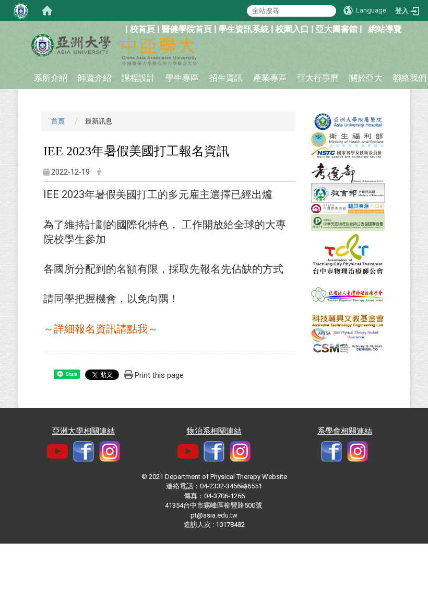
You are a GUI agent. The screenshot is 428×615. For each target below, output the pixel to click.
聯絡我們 (409, 78)
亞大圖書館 (337, 29)
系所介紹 (50, 78)
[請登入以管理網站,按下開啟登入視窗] (21, 10)
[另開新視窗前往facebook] (83, 450)
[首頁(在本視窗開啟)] (47, 10)
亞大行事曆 (318, 78)
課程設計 (138, 78)
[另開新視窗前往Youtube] (57, 450)
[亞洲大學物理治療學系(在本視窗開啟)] (70, 45)
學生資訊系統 (244, 29)
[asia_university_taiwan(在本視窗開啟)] (110, 450)
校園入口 (292, 29)
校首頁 (142, 29)
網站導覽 (385, 29)
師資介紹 (94, 78)
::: (119, 28)
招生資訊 (226, 78)
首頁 (58, 121)
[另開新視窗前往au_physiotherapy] (357, 450)
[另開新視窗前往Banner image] (348, 121)
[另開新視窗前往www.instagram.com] (240, 450)
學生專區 (182, 78)
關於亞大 (366, 78)
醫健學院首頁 (187, 29)
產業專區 (270, 78)
